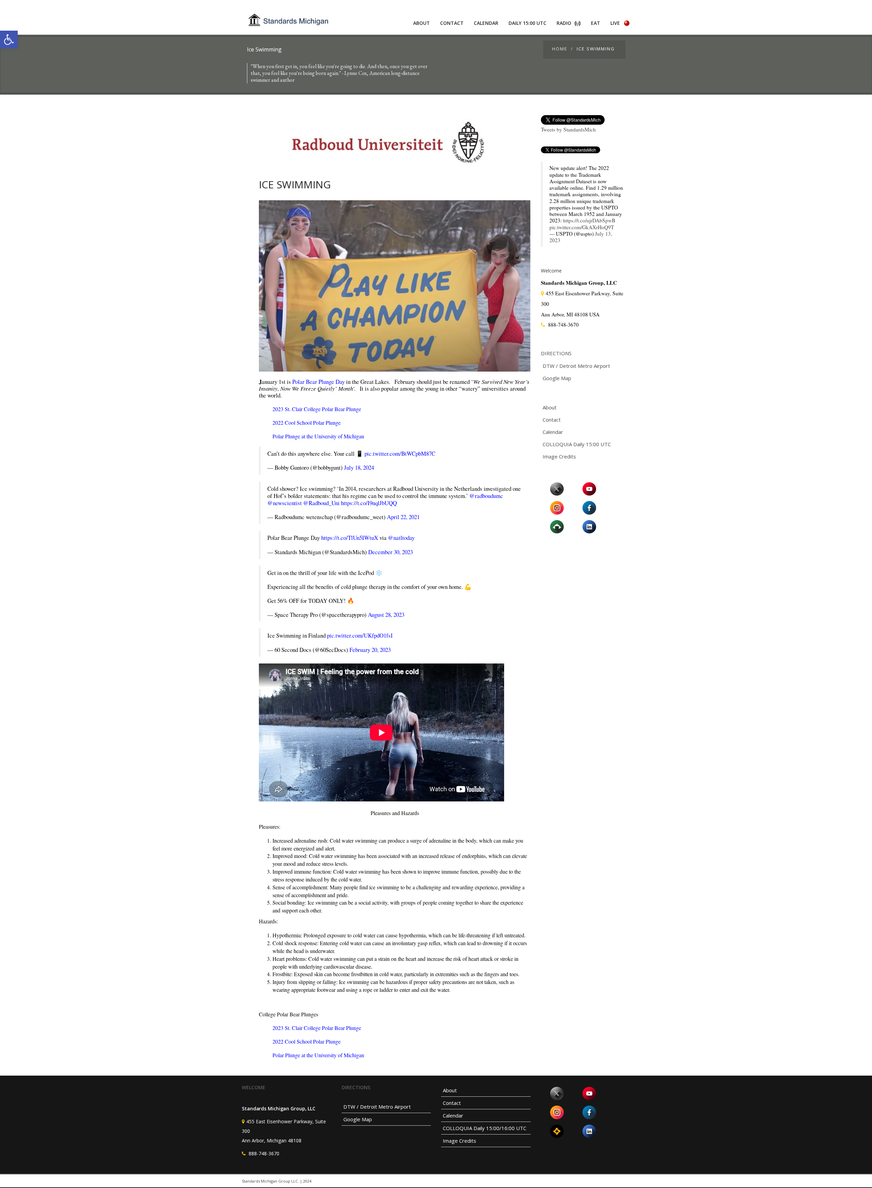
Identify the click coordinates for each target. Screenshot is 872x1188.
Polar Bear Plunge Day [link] (318, 382)
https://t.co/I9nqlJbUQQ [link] (369, 503)
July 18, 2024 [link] (359, 467)
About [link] (421, 23)
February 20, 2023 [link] (370, 650)
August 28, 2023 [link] (386, 615)
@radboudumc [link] (486, 496)
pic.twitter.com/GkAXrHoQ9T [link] (581, 227)
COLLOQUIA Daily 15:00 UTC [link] (577, 444)
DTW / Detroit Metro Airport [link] (576, 365)
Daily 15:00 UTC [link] (527, 23)
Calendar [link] (486, 23)
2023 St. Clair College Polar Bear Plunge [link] (316, 408)
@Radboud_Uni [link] (321, 503)
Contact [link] (452, 23)
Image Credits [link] (559, 456)
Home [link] (559, 49)
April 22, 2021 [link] (403, 517)
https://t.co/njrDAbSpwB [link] (589, 220)
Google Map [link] (557, 378)
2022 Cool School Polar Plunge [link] (306, 422)
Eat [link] (595, 23)
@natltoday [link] (401, 538)
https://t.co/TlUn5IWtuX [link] (349, 538)
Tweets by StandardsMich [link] (568, 129)
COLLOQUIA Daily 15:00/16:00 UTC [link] (484, 1128)
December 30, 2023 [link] (390, 552)
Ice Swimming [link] (295, 184)
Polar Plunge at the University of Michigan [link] (318, 436)
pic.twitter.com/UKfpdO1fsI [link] (360, 635)
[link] (9, 39)
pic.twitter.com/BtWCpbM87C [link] (399, 453)
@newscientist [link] (284, 503)
